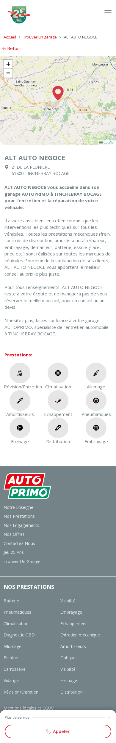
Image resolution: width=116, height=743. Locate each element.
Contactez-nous (19, 543)
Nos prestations (19, 516)
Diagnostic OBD (19, 635)
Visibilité (68, 601)
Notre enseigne (18, 507)
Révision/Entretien (21, 692)
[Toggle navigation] (108, 10)
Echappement (73, 623)
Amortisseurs (73, 646)
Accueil (10, 37)
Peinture (12, 657)
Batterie (11, 601)
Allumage (12, 646)
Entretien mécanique (80, 635)
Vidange (11, 680)
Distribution (71, 692)
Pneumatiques (17, 612)
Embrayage (71, 612)
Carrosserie (15, 669)
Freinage (68, 680)
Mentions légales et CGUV (29, 708)
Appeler (61, 731)
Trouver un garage (40, 37)
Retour (13, 48)
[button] (58, 93)
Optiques (69, 657)
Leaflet (109, 142)
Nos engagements (21, 525)
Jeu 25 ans (14, 552)
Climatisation (16, 623)
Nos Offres (14, 534)
